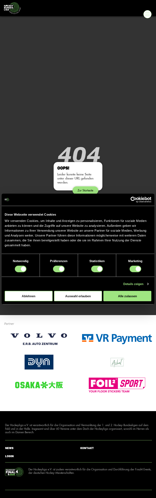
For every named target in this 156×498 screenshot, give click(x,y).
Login (9, 456)
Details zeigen (133, 283)
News (9, 448)
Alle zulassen (127, 296)
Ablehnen (28, 296)
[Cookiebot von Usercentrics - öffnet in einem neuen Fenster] (133, 200)
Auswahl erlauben (78, 296)
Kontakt (87, 448)
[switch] (59, 269)
